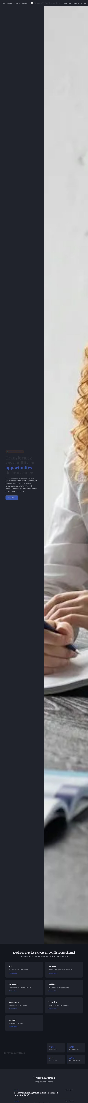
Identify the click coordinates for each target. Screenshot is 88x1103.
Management (67, 3)
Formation (17, 3)
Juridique (24, 3)
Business (9, 3)
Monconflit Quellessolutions (45, 3)
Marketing (76, 3)
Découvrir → (12, 498)
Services (83, 3)
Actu (3, 3)
